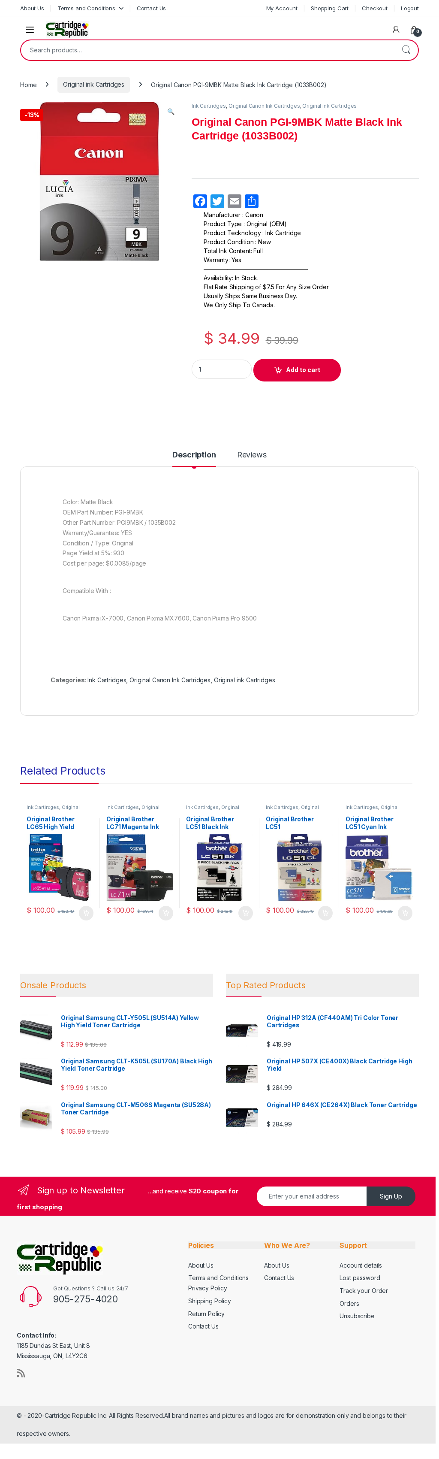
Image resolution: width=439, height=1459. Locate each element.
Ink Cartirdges (43, 807)
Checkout (375, 8)
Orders (349, 1303)
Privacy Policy (207, 1288)
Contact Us (151, 8)
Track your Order (364, 1290)
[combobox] (207, 50)
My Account (282, 8)
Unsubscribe (357, 1316)
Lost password (360, 1277)
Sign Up (391, 1196)
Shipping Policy (209, 1301)
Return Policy (206, 1313)
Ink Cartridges (209, 106)
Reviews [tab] (252, 455)
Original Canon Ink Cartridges (264, 106)
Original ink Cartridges (93, 84)
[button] (170, 111)
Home (28, 84)
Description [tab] (194, 455)
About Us (32, 8)
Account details (361, 1265)
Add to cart (303, 369)
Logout (410, 8)
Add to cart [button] (86, 913)
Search (406, 50)
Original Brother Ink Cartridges (53, 809)
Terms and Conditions (86, 8)
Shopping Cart (330, 8)
